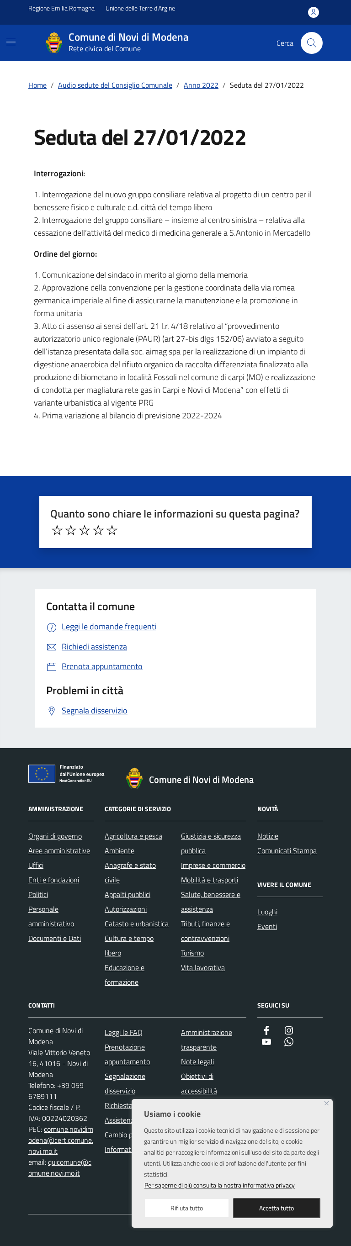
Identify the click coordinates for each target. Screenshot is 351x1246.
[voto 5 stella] (112, 530)
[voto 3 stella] (84, 530)
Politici (38, 894)
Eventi (267, 926)
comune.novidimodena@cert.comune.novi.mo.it (60, 1140)
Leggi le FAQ (124, 1032)
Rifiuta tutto (186, 1208)
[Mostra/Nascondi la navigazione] (10, 42)
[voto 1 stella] (57, 530)
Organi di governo (55, 835)
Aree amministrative (59, 850)
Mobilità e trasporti (209, 879)
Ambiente (119, 850)
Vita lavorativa (203, 967)
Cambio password (131, 1134)
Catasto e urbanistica (137, 923)
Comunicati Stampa (287, 850)
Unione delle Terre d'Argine (140, 8)
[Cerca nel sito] (312, 43)
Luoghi (267, 911)
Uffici (35, 865)
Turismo (192, 952)
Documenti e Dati (54, 938)
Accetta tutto (276, 1208)
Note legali (197, 1061)
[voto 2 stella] (71, 530)
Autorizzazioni (126, 908)
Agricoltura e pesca (133, 835)
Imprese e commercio (213, 865)
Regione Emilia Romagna (61, 8)
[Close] (326, 1103)
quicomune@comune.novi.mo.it (59, 1167)
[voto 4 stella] (98, 530)
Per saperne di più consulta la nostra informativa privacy (219, 1185)
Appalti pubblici (127, 894)
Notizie (267, 835)
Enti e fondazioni (53, 879)
